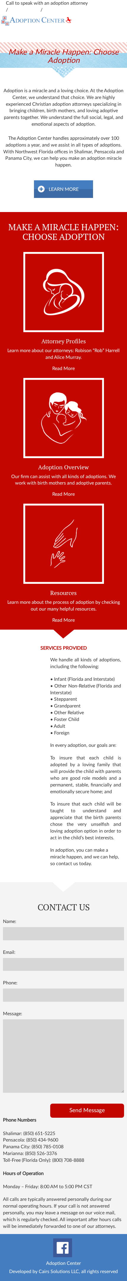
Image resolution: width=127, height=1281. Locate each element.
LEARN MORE (64, 189)
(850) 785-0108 (48, 1146)
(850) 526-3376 (41, 1153)
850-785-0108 (59, 10)
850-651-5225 (24, 10)
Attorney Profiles (63, 341)
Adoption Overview (63, 467)
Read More (63, 368)
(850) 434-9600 (42, 1140)
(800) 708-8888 (68, 1160)
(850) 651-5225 (39, 1133)
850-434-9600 (104, 3)
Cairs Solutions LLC (59, 1271)
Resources (63, 593)
